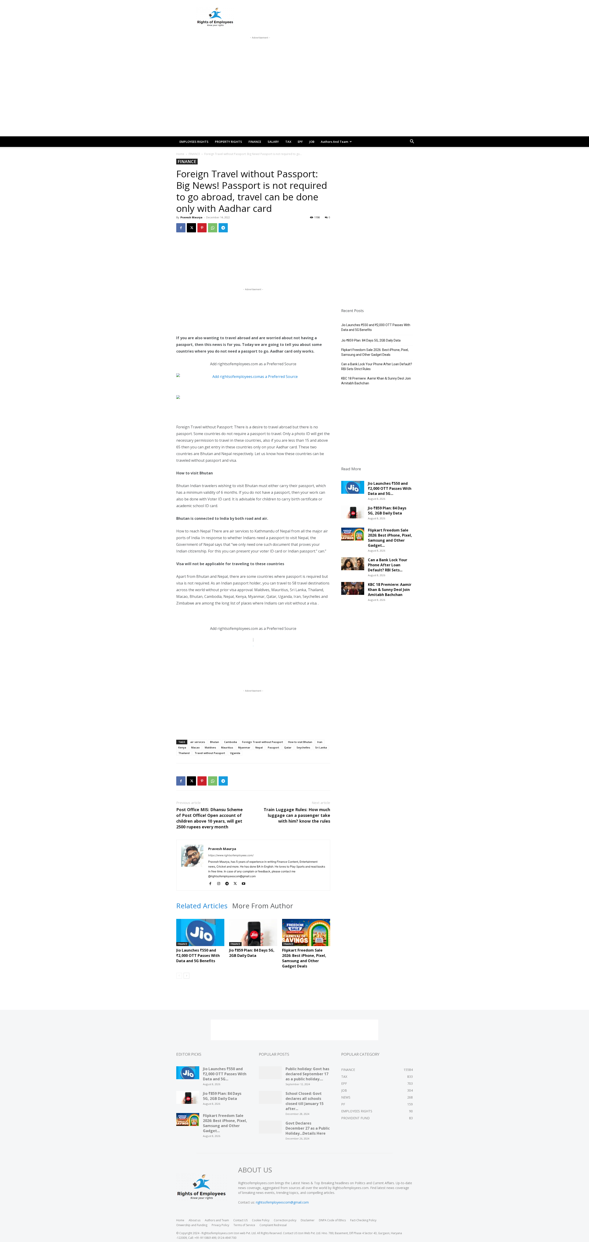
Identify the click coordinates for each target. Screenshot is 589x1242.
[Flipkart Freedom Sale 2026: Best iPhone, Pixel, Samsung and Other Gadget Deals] (306, 935)
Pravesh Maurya (191, 217)
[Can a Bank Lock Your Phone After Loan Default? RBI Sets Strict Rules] (352, 565)
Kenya (182, 747)
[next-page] (186, 976)
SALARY (273, 142)
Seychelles (303, 747)
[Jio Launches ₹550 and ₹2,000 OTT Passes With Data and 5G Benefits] (200, 935)
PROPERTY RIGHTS (228, 142)
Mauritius (227, 747)
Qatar (288, 747)
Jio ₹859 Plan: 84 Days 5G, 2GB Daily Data (251, 953)
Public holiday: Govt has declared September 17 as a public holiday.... (307, 1073)
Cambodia (230, 742)
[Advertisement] (260, 50)
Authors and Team (334, 142)
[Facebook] (180, 227)
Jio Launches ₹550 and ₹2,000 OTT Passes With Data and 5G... (389, 488)
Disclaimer (308, 1220)
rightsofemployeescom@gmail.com (282, 1202)
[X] (191, 227)
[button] (411, 142)
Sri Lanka (321, 747)
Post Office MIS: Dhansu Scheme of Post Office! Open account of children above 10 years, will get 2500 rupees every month (209, 818)
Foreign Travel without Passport (262, 742)
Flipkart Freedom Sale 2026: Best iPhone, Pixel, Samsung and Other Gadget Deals (304, 958)
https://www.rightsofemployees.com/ (231, 855)
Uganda (235, 753)
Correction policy (285, 1220)
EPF (300, 142)
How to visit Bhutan (300, 742)
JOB (311, 142)
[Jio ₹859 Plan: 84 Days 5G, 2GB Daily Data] (253, 935)
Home (180, 154)
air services (197, 742)
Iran (319, 742)
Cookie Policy (260, 1220)
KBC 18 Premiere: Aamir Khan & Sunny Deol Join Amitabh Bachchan (376, 381)
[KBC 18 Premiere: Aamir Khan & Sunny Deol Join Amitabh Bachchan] (352, 590)
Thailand (184, 753)
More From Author (262, 906)
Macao (195, 747)
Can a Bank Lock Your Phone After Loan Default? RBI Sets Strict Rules (376, 366)
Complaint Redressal (273, 1225)
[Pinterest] (202, 227)
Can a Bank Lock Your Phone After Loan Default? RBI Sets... (387, 565)
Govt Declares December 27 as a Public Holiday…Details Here (308, 1128)
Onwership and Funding (191, 1225)
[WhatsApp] (212, 227)
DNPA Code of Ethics (332, 1220)
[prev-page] (179, 976)
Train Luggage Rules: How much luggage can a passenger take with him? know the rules (297, 815)
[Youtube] (245, 884)
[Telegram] (223, 227)
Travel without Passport (210, 753)
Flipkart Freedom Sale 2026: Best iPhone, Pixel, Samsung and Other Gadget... (390, 538)
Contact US (240, 1220)
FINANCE (254, 142)
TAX (288, 142)
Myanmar (244, 747)
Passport (273, 747)
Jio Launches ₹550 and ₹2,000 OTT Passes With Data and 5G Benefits (198, 955)
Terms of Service (244, 1225)
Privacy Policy (220, 1225)
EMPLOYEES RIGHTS (193, 142)
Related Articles (202, 906)
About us (194, 1220)
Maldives (210, 747)
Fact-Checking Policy (363, 1220)
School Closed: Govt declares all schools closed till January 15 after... (304, 1101)
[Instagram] (220, 884)
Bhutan (214, 742)
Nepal (259, 747)
